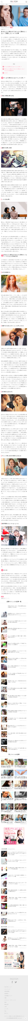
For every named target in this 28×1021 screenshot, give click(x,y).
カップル (6, 1008)
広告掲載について (8, 995)
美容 (5, 1002)
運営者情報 (6, 991)
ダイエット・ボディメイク (10, 1000)
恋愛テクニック (6, 29)
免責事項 (6, 993)
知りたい (6, 1013)
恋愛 (6, 4)
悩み (5, 1011)
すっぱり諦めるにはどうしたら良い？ (13, 66)
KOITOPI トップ (7, 986)
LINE (5, 1006)
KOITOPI (2, 4)
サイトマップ (7, 989)
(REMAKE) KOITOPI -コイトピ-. (15, 1018)
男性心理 (6, 1004)
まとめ (5, 72)
